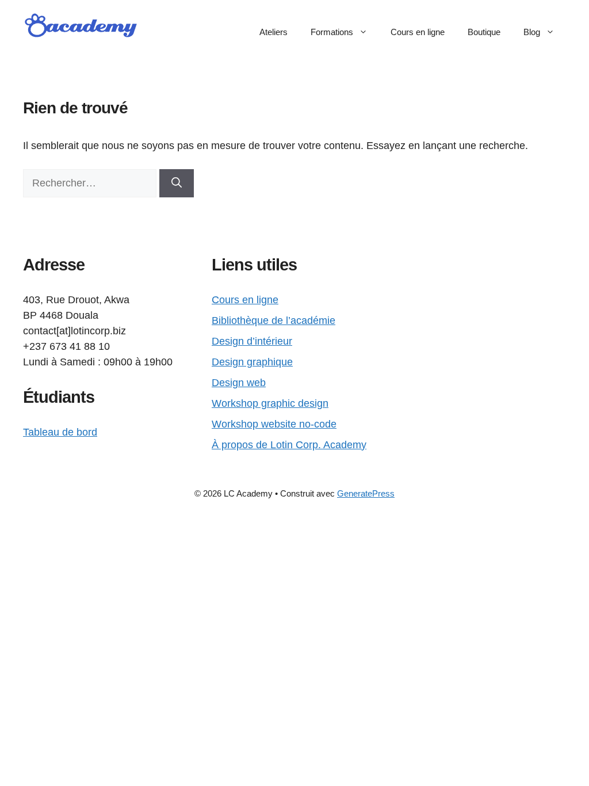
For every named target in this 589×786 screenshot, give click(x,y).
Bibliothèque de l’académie (273, 320)
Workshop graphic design (270, 403)
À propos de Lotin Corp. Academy (289, 445)
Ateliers (273, 32)
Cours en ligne (418, 32)
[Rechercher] (176, 183)
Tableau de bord (60, 432)
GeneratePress (366, 493)
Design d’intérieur (252, 341)
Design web (239, 382)
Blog (531, 32)
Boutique (484, 32)
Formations (332, 32)
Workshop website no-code (274, 424)
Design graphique (252, 362)
